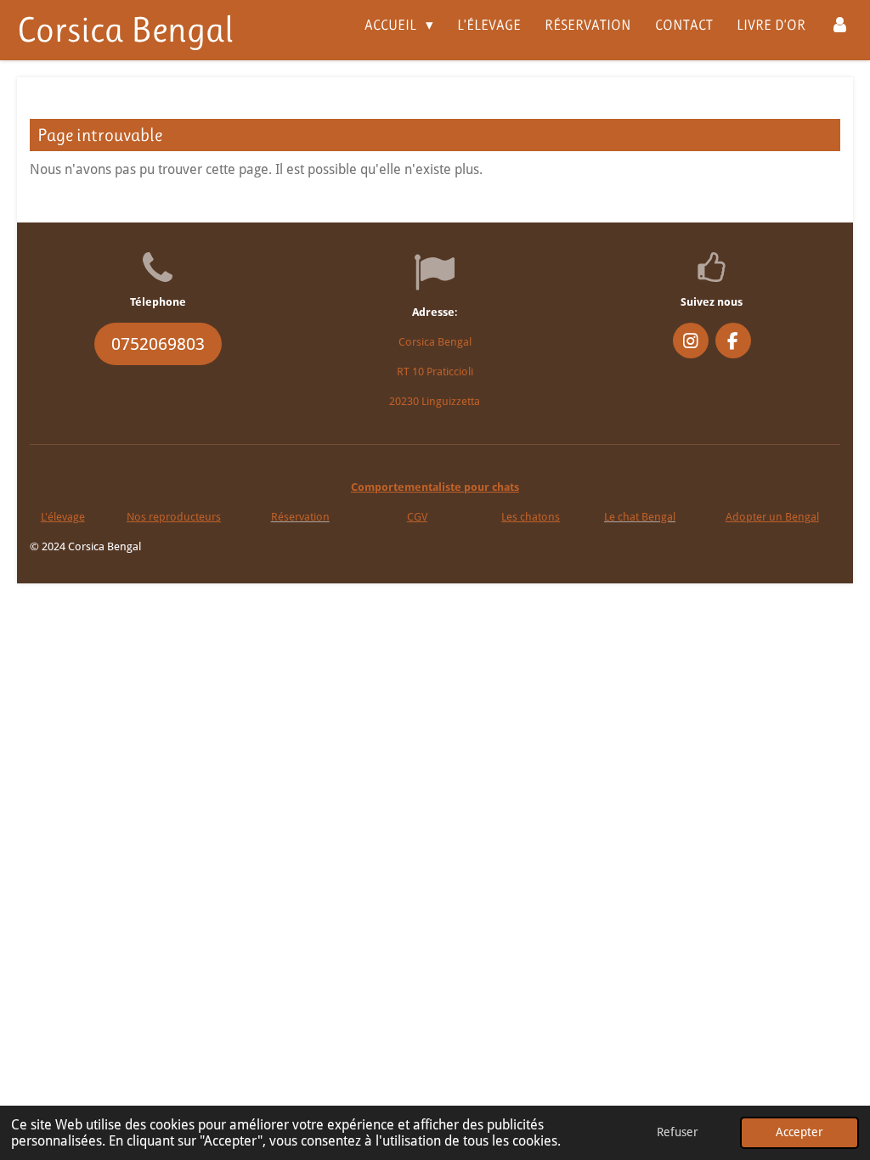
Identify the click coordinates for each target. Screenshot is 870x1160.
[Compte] (839, 25)
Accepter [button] (799, 1132)
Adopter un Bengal (772, 516)
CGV (417, 516)
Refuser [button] (677, 1132)
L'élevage (63, 516)
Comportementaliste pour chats (435, 487)
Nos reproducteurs (174, 516)
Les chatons (530, 516)
